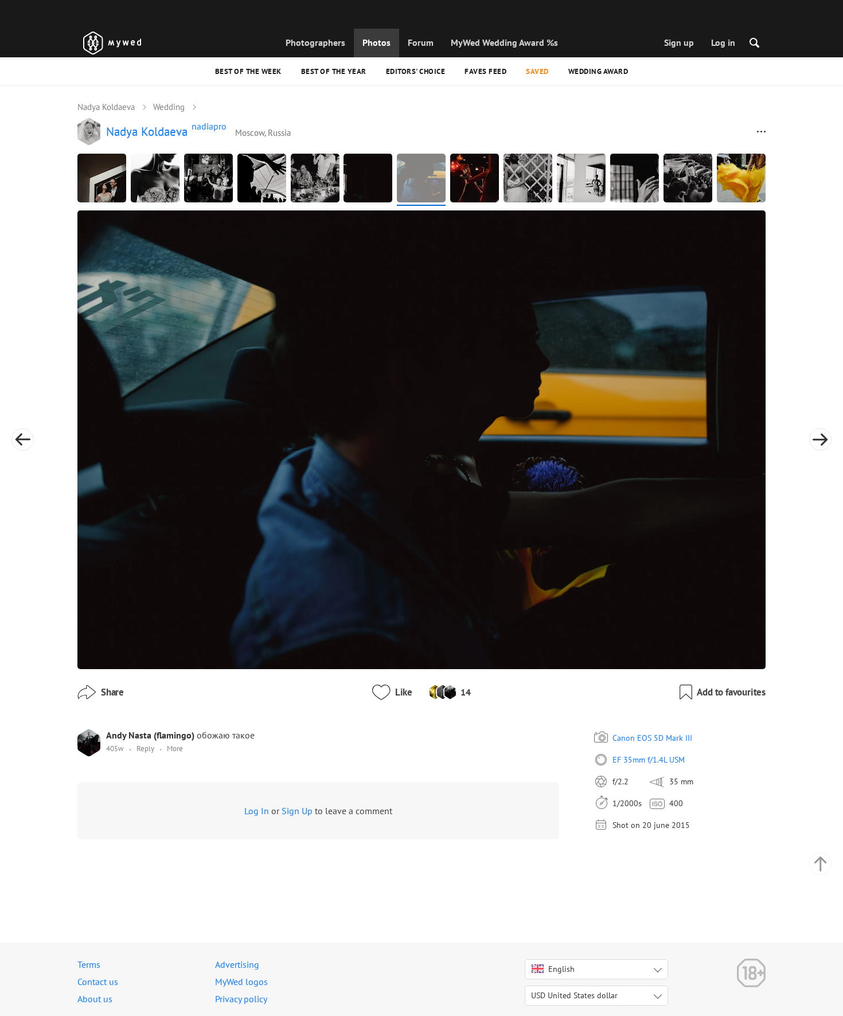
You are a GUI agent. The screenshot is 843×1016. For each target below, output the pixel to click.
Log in (723, 42)
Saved (537, 71)
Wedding (169, 106)
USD (574, 995)
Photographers (315, 42)
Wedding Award (598, 71)
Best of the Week (248, 71)
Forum (421, 42)
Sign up (679, 42)
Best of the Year (333, 71)
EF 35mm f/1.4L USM (648, 760)
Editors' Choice (416, 71)
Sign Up (297, 810)
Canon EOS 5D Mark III (652, 738)
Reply (145, 748)
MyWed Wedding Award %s (504, 42)
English (561, 969)
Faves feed (485, 71)
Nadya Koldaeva (106, 106)
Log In (256, 810)
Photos (376, 42)
